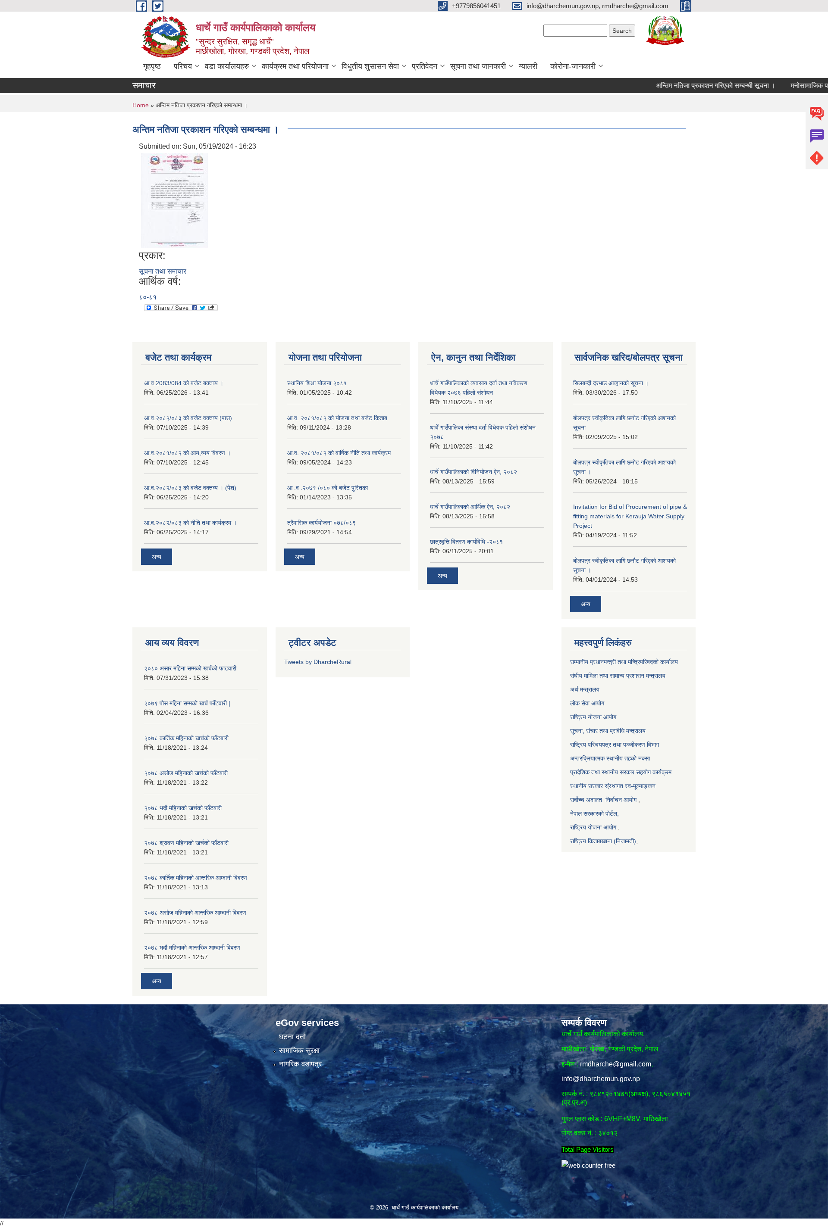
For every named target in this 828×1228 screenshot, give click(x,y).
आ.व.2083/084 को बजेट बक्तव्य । (183, 383)
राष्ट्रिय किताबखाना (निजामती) (603, 841)
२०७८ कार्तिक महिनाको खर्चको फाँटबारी (186, 738)
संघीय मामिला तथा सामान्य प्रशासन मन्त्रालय (617, 675)
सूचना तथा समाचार (162, 271)
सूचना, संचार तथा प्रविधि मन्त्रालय (608, 730)
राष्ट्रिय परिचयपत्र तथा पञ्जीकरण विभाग (614, 744)
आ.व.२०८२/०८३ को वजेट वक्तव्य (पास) (188, 418)
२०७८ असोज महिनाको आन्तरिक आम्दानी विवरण (195, 912)
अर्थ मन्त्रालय (585, 689)
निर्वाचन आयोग (621, 799)
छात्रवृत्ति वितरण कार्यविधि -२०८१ (466, 541)
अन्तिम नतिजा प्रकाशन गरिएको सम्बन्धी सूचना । (689, 85)
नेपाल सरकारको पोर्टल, (594, 813)
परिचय (183, 66)
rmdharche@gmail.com (615, 1064)
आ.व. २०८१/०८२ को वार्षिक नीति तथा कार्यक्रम (339, 452)
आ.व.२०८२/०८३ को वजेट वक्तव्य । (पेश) (190, 487)
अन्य (156, 556)
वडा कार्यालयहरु (227, 66)
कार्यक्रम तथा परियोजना (295, 66)
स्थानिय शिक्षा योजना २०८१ (317, 383)
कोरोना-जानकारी (573, 66)
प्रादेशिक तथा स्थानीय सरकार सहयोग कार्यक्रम (620, 772)
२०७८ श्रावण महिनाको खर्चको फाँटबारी (186, 842)
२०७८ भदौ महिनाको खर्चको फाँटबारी (183, 807)
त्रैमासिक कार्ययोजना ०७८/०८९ (321, 522)
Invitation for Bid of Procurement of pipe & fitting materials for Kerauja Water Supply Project (630, 516)
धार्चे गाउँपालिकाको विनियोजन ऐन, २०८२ (473, 471)
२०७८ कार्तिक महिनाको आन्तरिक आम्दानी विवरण (195, 877)
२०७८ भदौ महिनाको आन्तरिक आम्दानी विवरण (192, 947)
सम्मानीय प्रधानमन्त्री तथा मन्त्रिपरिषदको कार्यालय (625, 661)
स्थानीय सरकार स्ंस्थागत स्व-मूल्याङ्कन (613, 785)
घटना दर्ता (292, 1037)
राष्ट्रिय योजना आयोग (594, 717)
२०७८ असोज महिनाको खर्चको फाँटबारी (186, 773)
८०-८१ (148, 297)
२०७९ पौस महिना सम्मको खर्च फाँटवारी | (187, 703)
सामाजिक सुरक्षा (299, 1051)
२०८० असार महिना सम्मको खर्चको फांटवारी (190, 668)
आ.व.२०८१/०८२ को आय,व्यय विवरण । (187, 452)
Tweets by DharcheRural (317, 661)
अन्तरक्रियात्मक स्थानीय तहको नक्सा (611, 758)
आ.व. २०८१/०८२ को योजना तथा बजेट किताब (337, 418)
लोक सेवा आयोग (587, 703)
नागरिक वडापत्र (300, 1064)
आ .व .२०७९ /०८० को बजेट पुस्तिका (327, 487)
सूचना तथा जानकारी (478, 66)
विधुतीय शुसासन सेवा (370, 66)
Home (140, 105)
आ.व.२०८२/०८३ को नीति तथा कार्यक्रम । (190, 522)
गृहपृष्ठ (152, 66)
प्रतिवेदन (424, 66)
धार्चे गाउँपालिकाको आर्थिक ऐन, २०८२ (470, 506)
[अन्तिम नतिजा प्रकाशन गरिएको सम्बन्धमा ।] (174, 200)
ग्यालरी (528, 66)
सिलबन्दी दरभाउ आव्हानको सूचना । (611, 383)
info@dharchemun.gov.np (600, 1078)
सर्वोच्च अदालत (586, 799)
